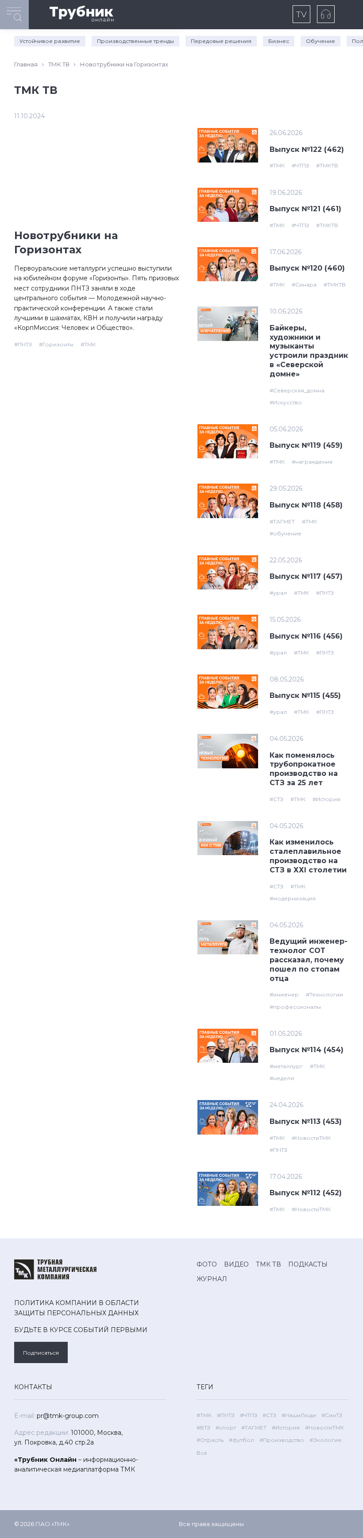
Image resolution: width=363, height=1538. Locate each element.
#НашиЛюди (299, 1415)
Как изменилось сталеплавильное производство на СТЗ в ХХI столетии (308, 856)
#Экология (325, 1440)
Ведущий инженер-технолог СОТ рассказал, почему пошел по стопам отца (309, 959)
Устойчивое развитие (49, 41)
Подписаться (41, 1352)
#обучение (285, 533)
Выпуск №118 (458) (306, 505)
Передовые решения (221, 41)
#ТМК (88, 344)
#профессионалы (295, 1006)
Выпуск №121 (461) (305, 209)
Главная (26, 64)
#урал (278, 592)
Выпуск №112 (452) (306, 1193)
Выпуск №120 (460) (307, 268)
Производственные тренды (135, 41)
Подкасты (308, 1264)
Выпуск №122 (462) (307, 149)
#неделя (282, 1078)
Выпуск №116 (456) (306, 636)
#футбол (241, 1440)
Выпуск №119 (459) (306, 445)
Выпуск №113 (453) (306, 1121)
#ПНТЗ (23, 344)
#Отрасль (210, 1440)
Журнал (212, 1279)
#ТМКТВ (327, 165)
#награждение (312, 461)
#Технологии (324, 994)
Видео (236, 1264)
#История (326, 799)
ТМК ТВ (59, 64)
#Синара (304, 284)
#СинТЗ (331, 1415)
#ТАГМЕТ (282, 521)
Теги (205, 1387)
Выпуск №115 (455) (305, 695)
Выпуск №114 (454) (307, 1050)
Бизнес (278, 41)
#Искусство (286, 402)
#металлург (286, 1066)
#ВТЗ (203, 1427)
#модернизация (293, 898)
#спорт (226, 1427)
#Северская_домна (297, 390)
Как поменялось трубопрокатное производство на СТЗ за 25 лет (304, 769)
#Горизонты (56, 344)
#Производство (281, 1440)
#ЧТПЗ (300, 165)
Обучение (320, 41)
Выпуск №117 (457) (306, 576)
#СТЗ (276, 799)
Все (202, 1452)
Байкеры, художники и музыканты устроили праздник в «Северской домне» (309, 351)
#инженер (284, 994)
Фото (207, 1264)
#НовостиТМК (311, 1138)
